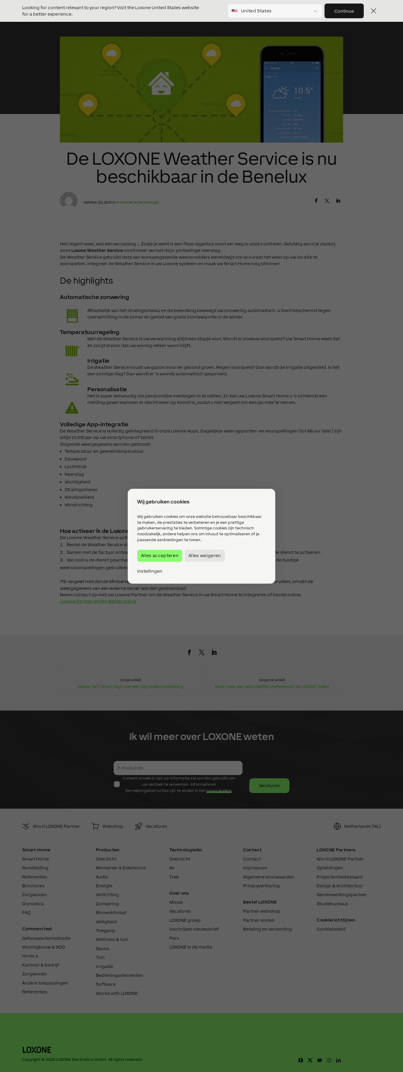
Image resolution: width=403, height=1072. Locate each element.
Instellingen (149, 571)
